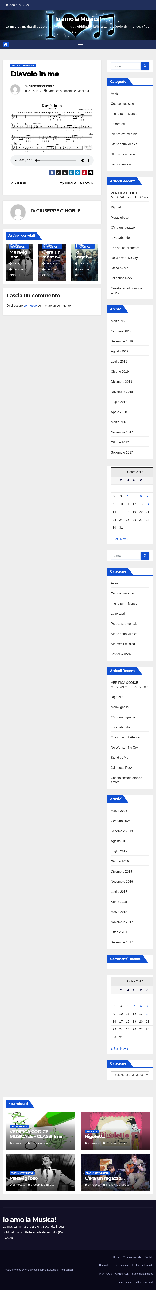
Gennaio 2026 (121, 331)
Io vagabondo (85, 256)
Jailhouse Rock (121, 278)
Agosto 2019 (119, 351)
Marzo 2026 (119, 321)
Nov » (124, 539)
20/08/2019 (94, 1185)
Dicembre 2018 (121, 381)
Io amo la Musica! (78, 19)
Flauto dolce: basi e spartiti (114, 1265)
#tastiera (83, 90)
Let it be (20, 183)
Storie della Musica (124, 144)
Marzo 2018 (119, 422)
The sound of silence (125, 247)
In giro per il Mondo (124, 113)
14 (147, 504)
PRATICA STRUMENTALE (114, 1273)
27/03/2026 (19, 1143)
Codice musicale (122, 103)
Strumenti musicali (124, 154)
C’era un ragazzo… (51, 256)
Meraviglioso (18, 254)
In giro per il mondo (142, 1265)
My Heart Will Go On (75, 183)
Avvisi (115, 93)
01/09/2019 (19, 1185)
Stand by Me (119, 268)
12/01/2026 (94, 1143)
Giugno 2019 (120, 371)
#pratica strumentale (62, 90)
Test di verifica (121, 164)
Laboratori (118, 123)
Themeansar (66, 1269)
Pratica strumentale (23, 65)
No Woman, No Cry (124, 258)
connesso (30, 305)
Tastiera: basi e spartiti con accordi (134, 1282)
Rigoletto (117, 207)
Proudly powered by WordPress (20, 1269)
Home (116, 1257)
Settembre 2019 (122, 341)
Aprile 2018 (119, 412)
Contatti (149, 1257)
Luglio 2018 (119, 402)
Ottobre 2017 (120, 442)
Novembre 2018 (122, 391)
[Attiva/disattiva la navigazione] (81, 44)
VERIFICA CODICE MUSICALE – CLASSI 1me (36, 1134)
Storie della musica (142, 1273)
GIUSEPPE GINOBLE (41, 86)
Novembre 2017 (122, 432)
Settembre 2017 (122, 452)
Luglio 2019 (119, 361)
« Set (114, 539)
